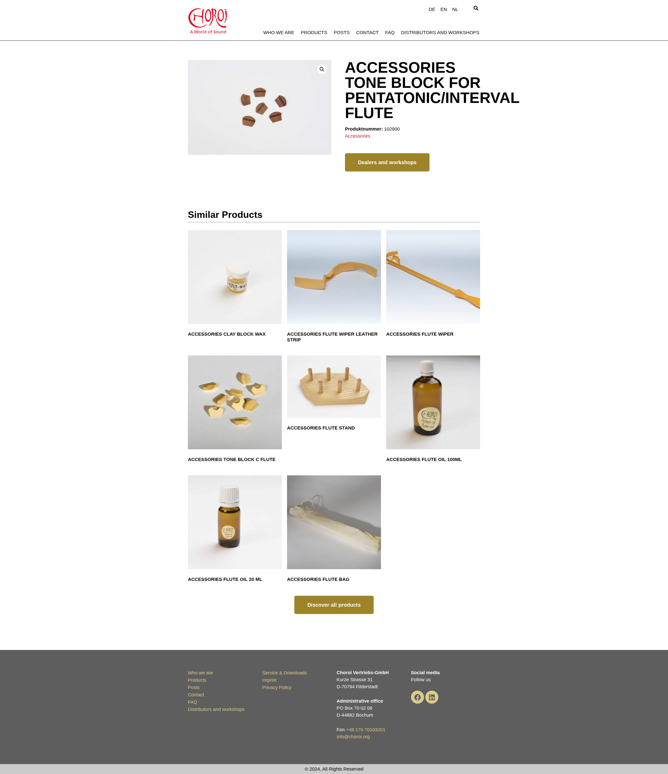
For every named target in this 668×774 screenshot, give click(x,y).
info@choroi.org (353, 736)
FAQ (390, 32)
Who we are (278, 32)
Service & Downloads (284, 672)
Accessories (357, 136)
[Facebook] (417, 697)
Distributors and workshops (440, 32)
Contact (367, 32)
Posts (342, 32)
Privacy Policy (276, 687)
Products (314, 32)
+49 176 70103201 (365, 729)
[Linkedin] (431, 697)
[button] (476, 8)
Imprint (269, 680)
